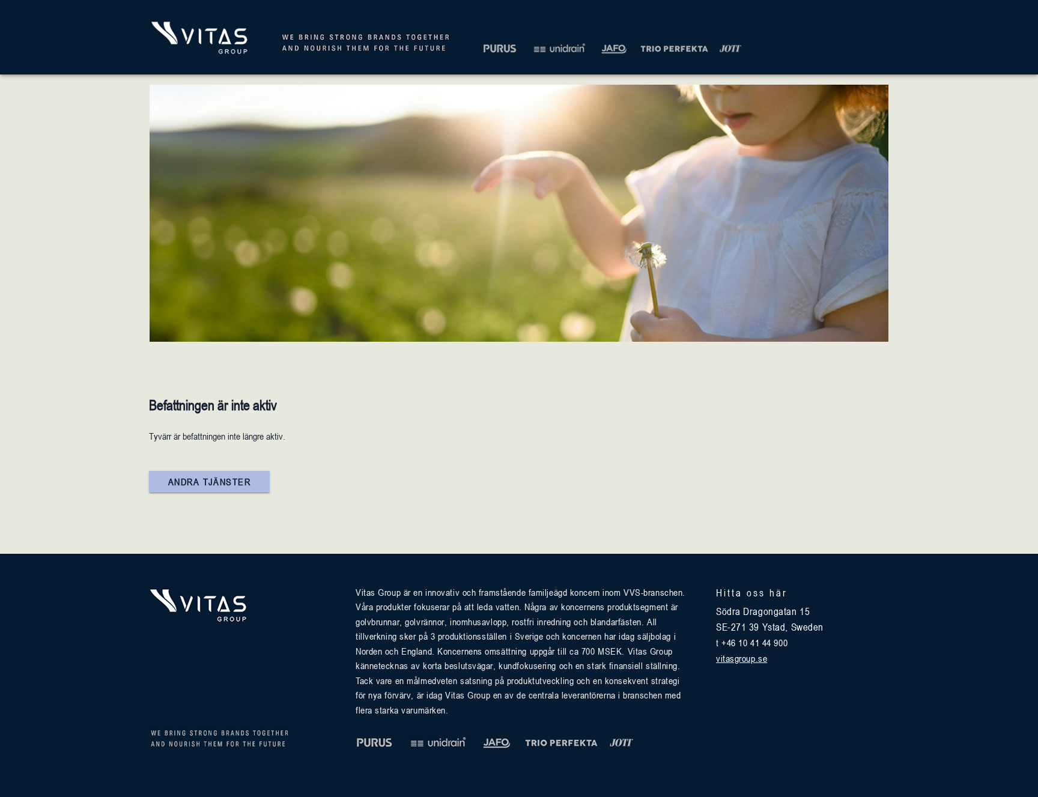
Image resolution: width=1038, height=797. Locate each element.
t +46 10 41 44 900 (752, 643)
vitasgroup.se (741, 658)
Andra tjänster (209, 482)
